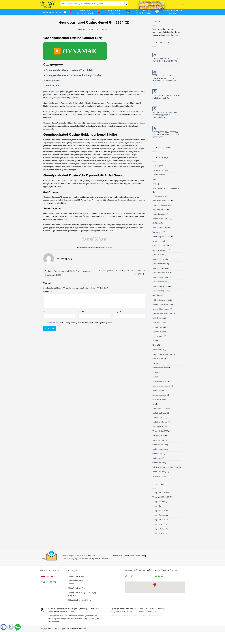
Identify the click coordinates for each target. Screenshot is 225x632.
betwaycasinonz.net (159, 228)
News (94, 19)
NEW (154, 341)
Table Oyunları (53, 85)
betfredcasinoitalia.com (160, 218)
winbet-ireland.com (159, 449)
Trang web (117, 312)
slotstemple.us (157, 390)
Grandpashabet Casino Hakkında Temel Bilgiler (70, 70)
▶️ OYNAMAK (75, 51)
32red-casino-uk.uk (159, 170)
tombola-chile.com (159, 413)
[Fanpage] (3, 627)
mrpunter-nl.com (158, 332)
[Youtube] (159, 577)
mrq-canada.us (157, 336)
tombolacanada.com (159, 422)
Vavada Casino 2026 (160, 431)
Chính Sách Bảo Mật (76, 576)
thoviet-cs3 (106, 29)
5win (154, 184)
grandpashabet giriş (50, 92)
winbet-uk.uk (157, 454)
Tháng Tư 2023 (158, 524)
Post (154, 377)
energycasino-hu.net (159, 250)
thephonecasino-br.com (161, 408)
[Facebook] (156, 577)
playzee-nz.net (157, 359)
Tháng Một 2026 (158, 493)
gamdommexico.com (160, 286)
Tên (45, 312)
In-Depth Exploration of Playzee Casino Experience (166, 115)
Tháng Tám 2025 (158, 506)
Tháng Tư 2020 (158, 533)
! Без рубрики (157, 166)
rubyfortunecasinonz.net (161, 386)
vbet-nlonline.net (158, 436)
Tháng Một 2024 (158, 520)
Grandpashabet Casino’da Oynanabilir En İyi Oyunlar (73, 75)
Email (81, 312)
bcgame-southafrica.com (161, 205)
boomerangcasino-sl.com (161, 237)
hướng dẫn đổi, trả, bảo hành (126, 615)
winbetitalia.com (158, 463)
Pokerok (155, 372)
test (153, 404)
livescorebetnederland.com (162, 313)
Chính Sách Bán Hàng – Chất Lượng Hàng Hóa (82, 594)
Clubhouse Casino (159, 246)
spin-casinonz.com (159, 395)
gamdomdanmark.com (160, 273)
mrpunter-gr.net (158, 327)
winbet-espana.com (159, 445)
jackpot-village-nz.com (160, 309)
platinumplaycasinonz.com (162, 354)
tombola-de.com (158, 417)
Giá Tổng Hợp (157, 295)
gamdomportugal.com (160, 291)
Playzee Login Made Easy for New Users (167, 96)
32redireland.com (158, 175)
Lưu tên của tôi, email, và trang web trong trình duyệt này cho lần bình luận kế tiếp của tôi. (80, 323)
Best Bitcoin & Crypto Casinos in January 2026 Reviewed (165, 134)
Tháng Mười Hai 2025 (160, 497)
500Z (154, 179)
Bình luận (47, 292)
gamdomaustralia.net (160, 264)
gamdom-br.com (158, 255)
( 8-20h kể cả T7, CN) (48, 582)
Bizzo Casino (157, 232)
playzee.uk (156, 363)
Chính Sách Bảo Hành (76, 588)
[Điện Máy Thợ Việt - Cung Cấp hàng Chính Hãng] (48, 4)
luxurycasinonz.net (159, 322)
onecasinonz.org (158, 350)
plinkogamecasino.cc (160, 368)
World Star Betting (159, 472)
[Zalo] (10, 627)
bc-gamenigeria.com (159, 196)
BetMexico (156, 223)
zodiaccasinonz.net (159, 476)
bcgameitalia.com (158, 214)
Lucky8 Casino (158, 318)
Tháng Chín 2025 (159, 502)
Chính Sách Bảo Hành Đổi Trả (79, 600)
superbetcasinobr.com (160, 399)
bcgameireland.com (159, 209)
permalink (109, 247)
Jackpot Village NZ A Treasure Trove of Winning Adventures (164, 78)
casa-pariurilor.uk (158, 241)
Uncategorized (157, 427)
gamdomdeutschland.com (161, 277)
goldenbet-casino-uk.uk (161, 300)
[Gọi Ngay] (18, 627)
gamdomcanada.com (160, 268)
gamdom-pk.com (158, 259)
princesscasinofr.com (160, 381)
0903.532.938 (52, 576)
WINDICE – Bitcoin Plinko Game (165, 467)
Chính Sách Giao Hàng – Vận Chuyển (79, 582)
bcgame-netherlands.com (161, 200)
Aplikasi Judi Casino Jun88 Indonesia (166, 188)
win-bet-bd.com (158, 440)
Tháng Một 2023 (158, 529)
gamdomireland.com (160, 282)
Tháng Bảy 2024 (158, 515)
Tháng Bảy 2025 (158, 511)
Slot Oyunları (53, 80)
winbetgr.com (157, 458)
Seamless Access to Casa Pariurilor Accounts (166, 59)
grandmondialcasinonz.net (162, 304)
